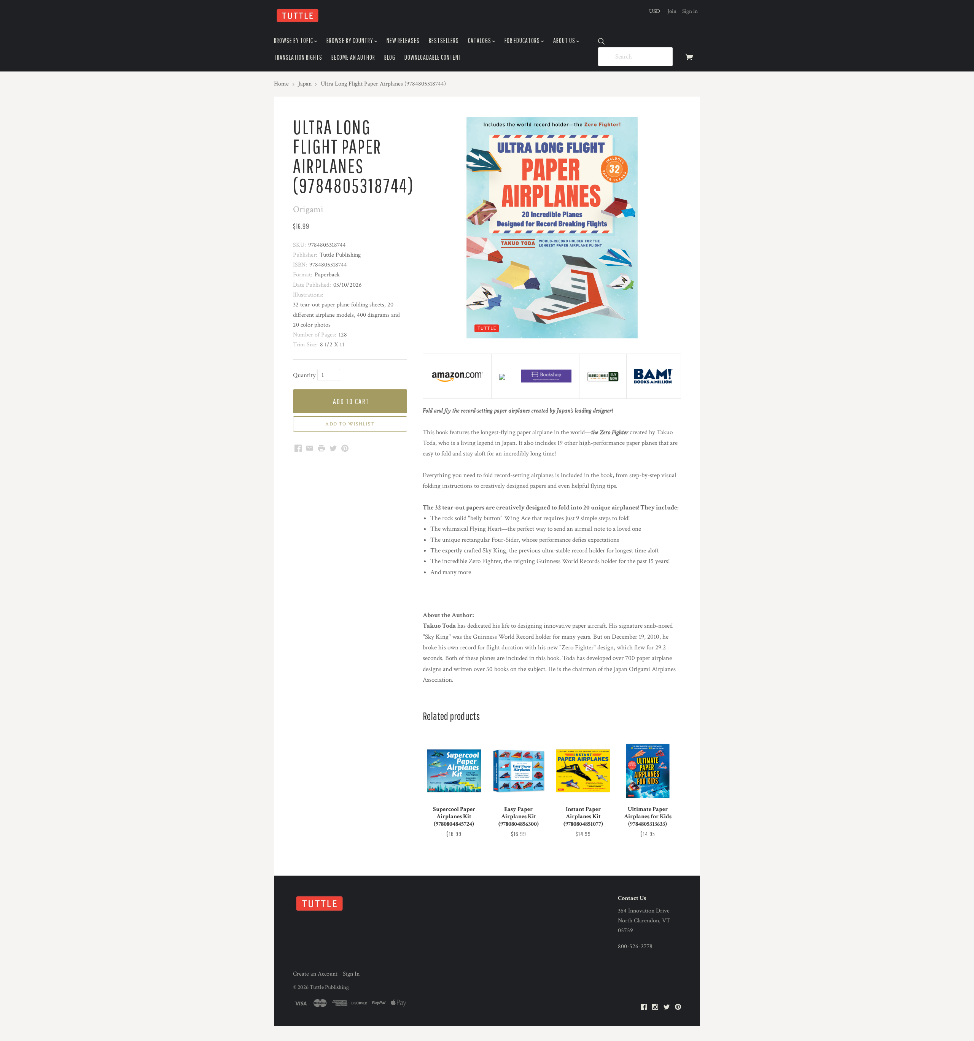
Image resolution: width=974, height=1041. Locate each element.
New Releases (403, 40)
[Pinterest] (678, 1007)
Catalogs (480, 40)
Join (671, 11)
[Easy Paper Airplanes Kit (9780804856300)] (518, 770)
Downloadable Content (433, 57)
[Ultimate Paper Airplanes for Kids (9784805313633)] (647, 770)
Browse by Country (350, 40)
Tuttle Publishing (329, 987)
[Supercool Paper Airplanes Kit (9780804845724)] (454, 770)
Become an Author (353, 57)
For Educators (523, 40)
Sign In (351, 974)
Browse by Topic (294, 40)
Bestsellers (444, 40)
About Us (564, 40)
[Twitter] (667, 1007)
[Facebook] (644, 1007)
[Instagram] (655, 1007)
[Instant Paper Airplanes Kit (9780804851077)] (583, 770)
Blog (389, 57)
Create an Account (315, 974)
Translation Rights (298, 57)
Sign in (690, 11)
